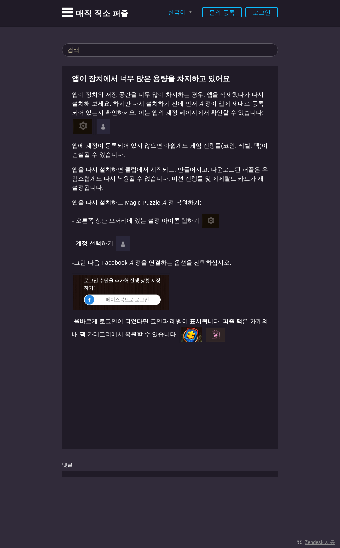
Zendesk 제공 (320, 542)
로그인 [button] (262, 12)
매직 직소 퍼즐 (102, 13)
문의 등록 (222, 12)
